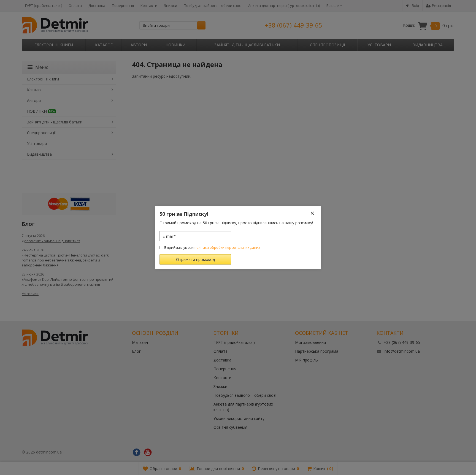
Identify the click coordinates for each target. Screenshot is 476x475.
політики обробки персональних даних (227, 247)
